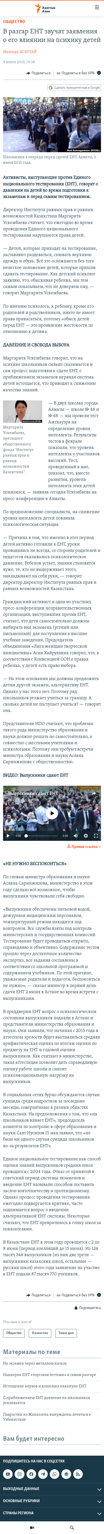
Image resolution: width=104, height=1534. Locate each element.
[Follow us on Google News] (66, 1474)
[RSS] (78, 1474)
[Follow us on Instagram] (19, 1474)
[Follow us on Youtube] (8, 1474)
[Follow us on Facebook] (31, 1474)
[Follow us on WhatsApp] (54, 1474)
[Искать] (72, 1527)
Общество (14, 22)
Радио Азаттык (26, 800)
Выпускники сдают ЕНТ (33, 793)
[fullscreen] (96, 836)
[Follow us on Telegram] (43, 1474)
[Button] (38, 73)
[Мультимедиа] (32, 1527)
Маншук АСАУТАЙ (20, 52)
